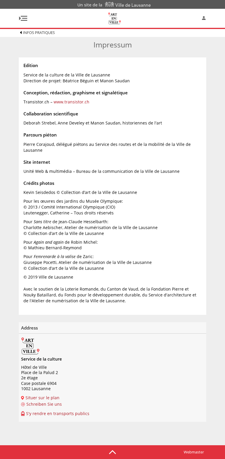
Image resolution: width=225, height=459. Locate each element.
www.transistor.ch (71, 102)
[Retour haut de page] (112, 451)
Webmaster (194, 452)
